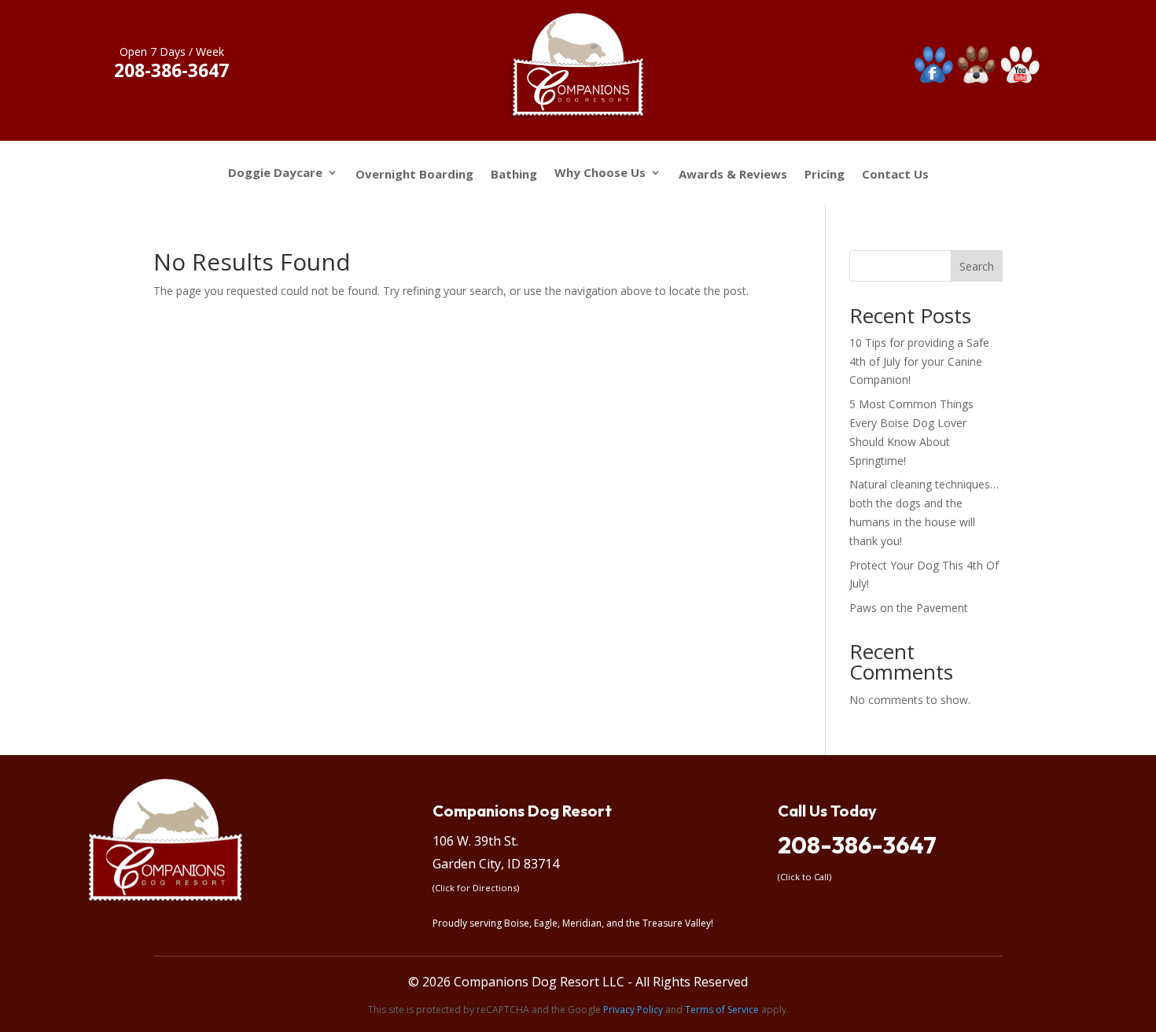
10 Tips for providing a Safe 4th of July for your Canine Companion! (919, 361)
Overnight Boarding (414, 174)
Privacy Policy (633, 1009)
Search (976, 266)
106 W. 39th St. (475, 841)
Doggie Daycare (275, 173)
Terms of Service (722, 1009)
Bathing (514, 174)
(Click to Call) (804, 877)
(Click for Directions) (476, 888)
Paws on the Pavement (908, 607)
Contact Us (895, 174)
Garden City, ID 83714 (496, 863)
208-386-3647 (857, 845)
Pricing (824, 174)
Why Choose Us (600, 173)
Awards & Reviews (733, 174)
